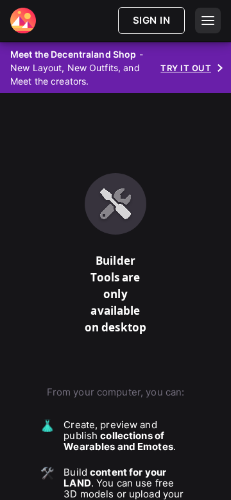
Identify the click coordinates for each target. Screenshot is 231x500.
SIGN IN (151, 20)
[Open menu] (208, 20)
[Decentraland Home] (23, 20)
